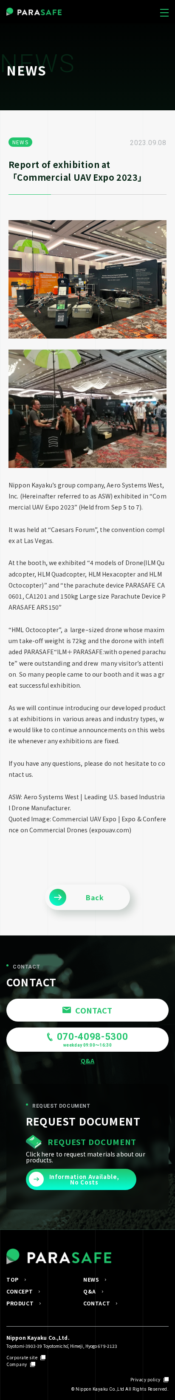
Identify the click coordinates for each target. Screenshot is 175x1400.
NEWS (91, 1279)
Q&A (89, 1291)
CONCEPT (19, 1291)
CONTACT (96, 1303)
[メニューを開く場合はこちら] (164, 10)
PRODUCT (20, 1303)
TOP (12, 1279)
